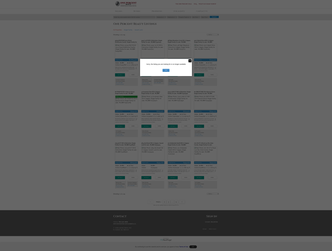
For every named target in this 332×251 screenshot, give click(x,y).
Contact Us (201, 11)
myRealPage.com (166, 240)
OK (193, 246)
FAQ (195, 4)
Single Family (128, 30)
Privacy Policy (212, 229)
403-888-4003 (172, 82)
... (172, 202)
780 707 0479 (145, 82)
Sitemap (204, 229)
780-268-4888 (119, 82)
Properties (157, 11)
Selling (118, 11)
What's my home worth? (207, 4)
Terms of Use (183, 247)
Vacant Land (139, 30)
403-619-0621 (198, 82)
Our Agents (179, 11)
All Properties (117, 30)
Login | (208, 222)
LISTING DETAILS (120, 74)
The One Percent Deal (184, 4)
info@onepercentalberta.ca (124, 224)
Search (214, 17)
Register (214, 222)
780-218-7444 (119, 134)
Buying (137, 11)
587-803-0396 (172, 134)
